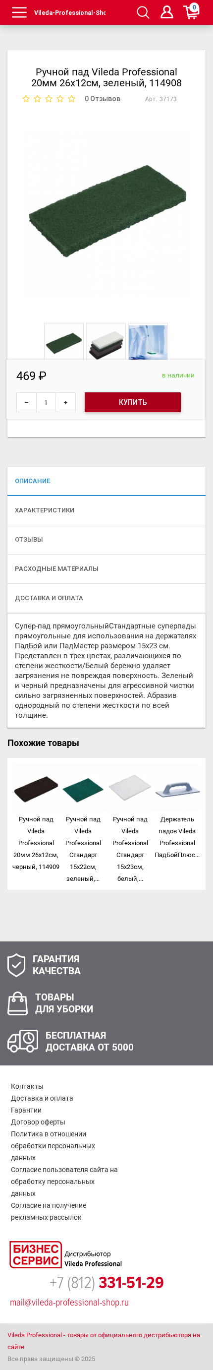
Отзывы (29, 539)
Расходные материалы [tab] (57, 568)
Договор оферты (38, 1122)
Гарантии (26, 1110)
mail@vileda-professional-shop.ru (69, 1302)
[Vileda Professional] (70, 12)
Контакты (27, 1086)
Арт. (151, 99)
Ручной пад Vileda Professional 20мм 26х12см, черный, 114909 (35, 843)
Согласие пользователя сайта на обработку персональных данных (64, 1181)
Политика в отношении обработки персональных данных (53, 1146)
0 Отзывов (102, 99)
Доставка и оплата (42, 1098)
